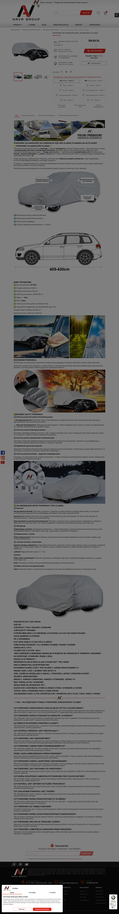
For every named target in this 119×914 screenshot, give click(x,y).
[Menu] (116, 895)
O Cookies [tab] (52, 892)
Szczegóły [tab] (32, 892)
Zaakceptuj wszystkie (42, 909)
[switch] (113, 907)
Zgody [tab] (12, 892)
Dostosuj (22, 909)
